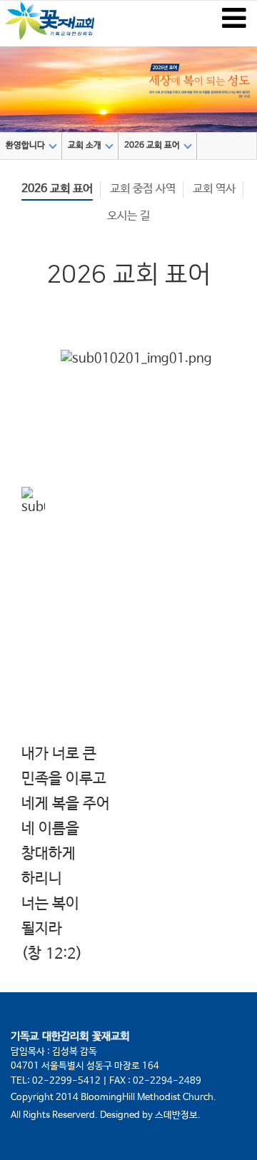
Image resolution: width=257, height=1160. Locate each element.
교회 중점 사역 (143, 189)
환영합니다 (25, 146)
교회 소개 (84, 146)
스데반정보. (178, 1115)
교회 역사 (214, 189)
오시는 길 (128, 216)
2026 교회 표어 (152, 146)
